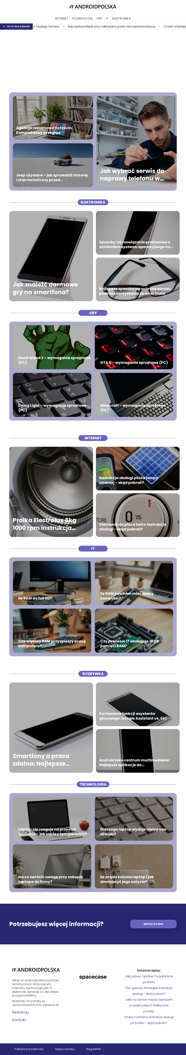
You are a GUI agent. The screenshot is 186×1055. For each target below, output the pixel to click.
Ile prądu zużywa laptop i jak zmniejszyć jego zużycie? (127, 879)
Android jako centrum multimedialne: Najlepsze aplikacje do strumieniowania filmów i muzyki (134, 762)
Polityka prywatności (29, 1049)
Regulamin (93, 1049)
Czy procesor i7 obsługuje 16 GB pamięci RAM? (129, 643)
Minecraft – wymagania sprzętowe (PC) (133, 408)
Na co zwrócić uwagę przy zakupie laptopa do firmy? (50, 879)
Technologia (82, 18)
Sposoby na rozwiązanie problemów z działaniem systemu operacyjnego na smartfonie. (134, 244)
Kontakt (19, 1020)
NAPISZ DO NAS (153, 924)
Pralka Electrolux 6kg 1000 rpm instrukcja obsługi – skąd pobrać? (48, 524)
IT (107, 18)
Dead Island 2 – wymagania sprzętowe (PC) (54, 360)
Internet (61, 18)
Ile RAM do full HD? (35, 598)
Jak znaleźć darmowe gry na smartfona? (45, 288)
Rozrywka (93, 673)
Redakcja (20, 1012)
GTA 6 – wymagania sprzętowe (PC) (134, 362)
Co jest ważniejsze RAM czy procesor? (140, 27)
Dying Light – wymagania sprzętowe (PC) (52, 408)
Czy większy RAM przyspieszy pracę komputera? (52, 643)
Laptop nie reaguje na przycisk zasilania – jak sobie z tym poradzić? (52, 831)
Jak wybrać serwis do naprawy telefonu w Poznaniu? (132, 174)
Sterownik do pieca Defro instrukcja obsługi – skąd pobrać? (132, 527)
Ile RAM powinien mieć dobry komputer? (127, 596)
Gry (99, 18)
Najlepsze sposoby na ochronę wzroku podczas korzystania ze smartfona (135, 291)
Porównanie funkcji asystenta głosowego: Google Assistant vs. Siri (132, 716)
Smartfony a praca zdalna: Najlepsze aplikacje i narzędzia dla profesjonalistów (49, 759)
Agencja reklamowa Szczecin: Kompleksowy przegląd (44, 130)
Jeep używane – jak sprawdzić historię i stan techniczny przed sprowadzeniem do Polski (52, 177)
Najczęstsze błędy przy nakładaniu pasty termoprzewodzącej (61, 27)
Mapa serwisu (65, 1049)
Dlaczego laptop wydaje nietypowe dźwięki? (133, 831)
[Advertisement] (93, 61)
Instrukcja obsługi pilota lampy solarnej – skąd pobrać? (128, 480)
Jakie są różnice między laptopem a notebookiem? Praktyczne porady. (149, 1005)
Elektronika (121, 18)
